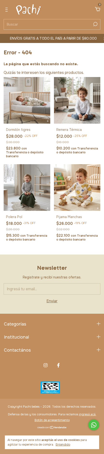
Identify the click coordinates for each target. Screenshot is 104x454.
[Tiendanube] (52, 427)
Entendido (63, 445)
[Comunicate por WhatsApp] (93, 424)
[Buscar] (95, 24)
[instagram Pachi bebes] (45, 365)
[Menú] (7, 10)
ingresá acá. (87, 414)
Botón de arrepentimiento (52, 420)
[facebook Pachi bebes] (58, 365)
